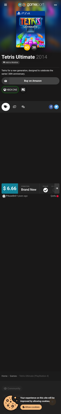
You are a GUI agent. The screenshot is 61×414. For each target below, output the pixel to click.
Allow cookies (32, 407)
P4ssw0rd (10, 196)
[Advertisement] (30, 149)
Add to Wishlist (11, 62)
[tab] (6, 107)
